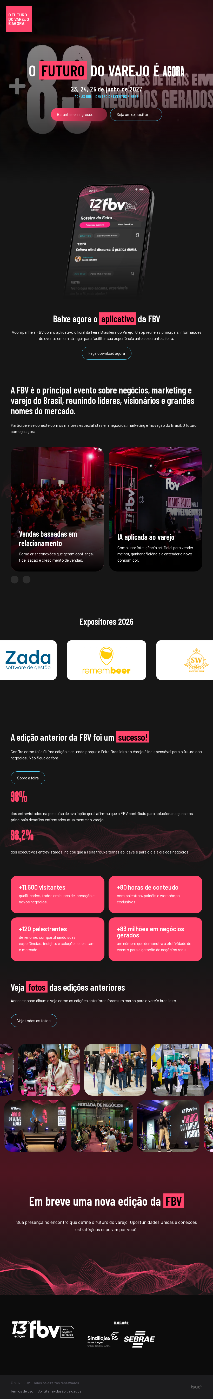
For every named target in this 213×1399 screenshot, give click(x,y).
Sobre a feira (28, 777)
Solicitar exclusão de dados (59, 1391)
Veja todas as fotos (34, 1020)
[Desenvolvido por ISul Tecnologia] (197, 1387)
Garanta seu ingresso (75, 114)
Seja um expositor (132, 114)
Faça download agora (106, 353)
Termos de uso (21, 1391)
